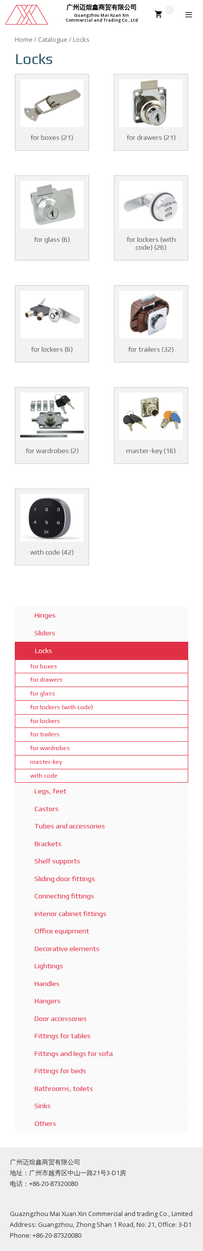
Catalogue (53, 39)
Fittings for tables (62, 1036)
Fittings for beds (60, 1071)
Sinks (42, 1106)
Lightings (48, 966)
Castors (46, 809)
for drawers (46, 679)
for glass (42, 693)
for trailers (45, 734)
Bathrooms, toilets (63, 1088)
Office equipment (61, 931)
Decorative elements (67, 949)
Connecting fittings (64, 896)
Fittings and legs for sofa (73, 1053)
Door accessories (60, 1018)
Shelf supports (57, 861)
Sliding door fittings (64, 879)
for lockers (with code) (61, 707)
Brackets (48, 844)
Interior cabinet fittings (70, 914)
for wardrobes (50, 748)
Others (45, 1123)
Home (24, 39)
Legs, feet (50, 791)
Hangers (47, 1001)
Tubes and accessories (69, 826)
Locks (43, 651)
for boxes (43, 666)
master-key (46, 761)
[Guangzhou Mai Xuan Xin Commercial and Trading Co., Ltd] (26, 15)
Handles (47, 984)
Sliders (44, 633)
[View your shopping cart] (164, 15)
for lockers (45, 720)
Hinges (45, 615)
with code (44, 775)
